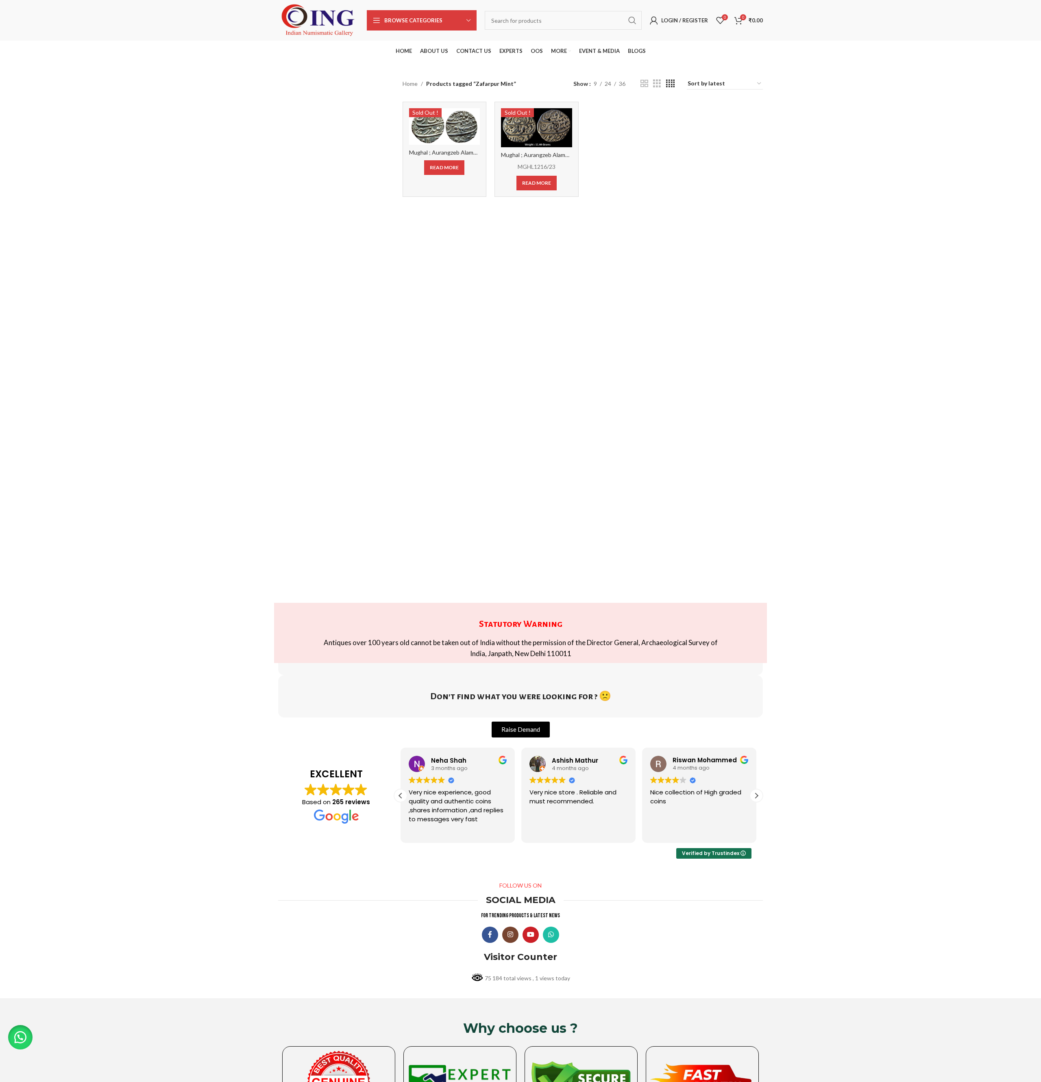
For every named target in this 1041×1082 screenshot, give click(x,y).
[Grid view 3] (657, 84)
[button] (756, 796)
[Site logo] (318, 19)
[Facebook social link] (490, 935)
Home (410, 83)
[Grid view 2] (644, 84)
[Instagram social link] (510, 935)
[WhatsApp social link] (551, 935)
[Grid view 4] (670, 84)
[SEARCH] (632, 20)
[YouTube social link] (531, 935)
